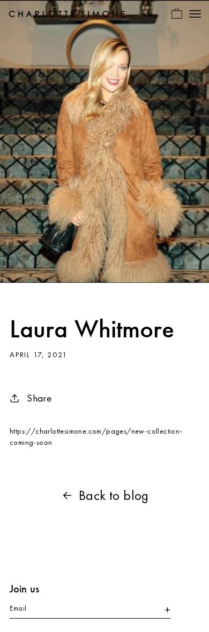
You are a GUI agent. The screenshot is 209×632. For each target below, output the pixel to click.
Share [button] (39, 398)
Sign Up (162, 610)
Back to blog (114, 495)
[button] (176, 13)
